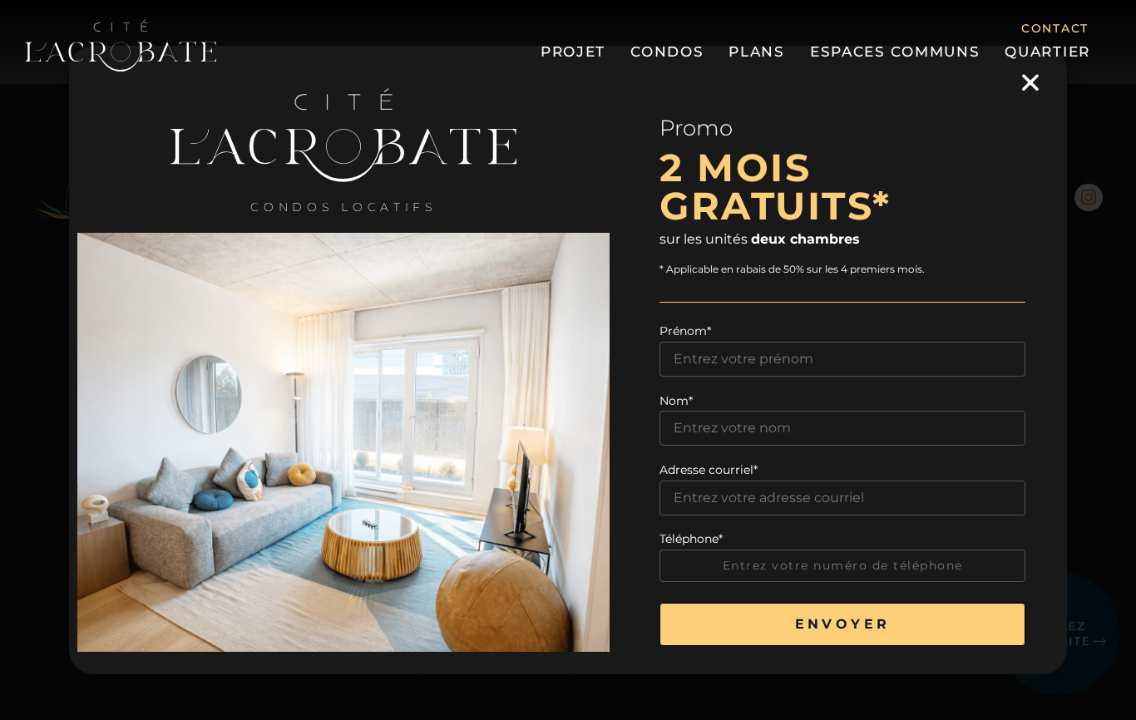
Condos (667, 51)
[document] (568, 360)
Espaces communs (895, 51)
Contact (1055, 28)
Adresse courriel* (708, 470)
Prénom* (685, 331)
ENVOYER (843, 624)
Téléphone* (691, 539)
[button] (1030, 82)
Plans (757, 51)
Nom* (676, 401)
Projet (573, 51)
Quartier (1047, 51)
